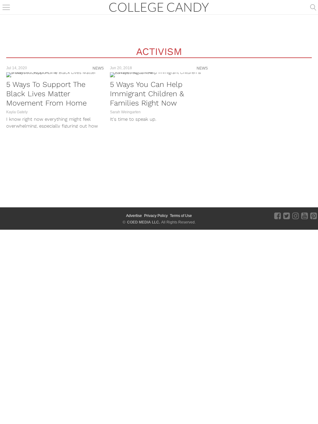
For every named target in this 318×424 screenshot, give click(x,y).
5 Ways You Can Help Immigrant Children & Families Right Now (147, 93)
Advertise (134, 216)
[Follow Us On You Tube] (304, 216)
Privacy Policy (156, 216)
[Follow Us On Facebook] (277, 216)
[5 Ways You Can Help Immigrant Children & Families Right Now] (158, 74)
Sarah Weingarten (125, 112)
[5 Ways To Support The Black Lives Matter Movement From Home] (55, 74)
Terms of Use (181, 216)
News (98, 68)
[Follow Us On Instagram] (295, 216)
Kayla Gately (17, 112)
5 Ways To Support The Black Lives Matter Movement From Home (46, 93)
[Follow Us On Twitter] (286, 216)
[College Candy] (159, 6)
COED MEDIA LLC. (143, 222)
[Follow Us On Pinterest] (313, 216)
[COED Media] (22, 216)
